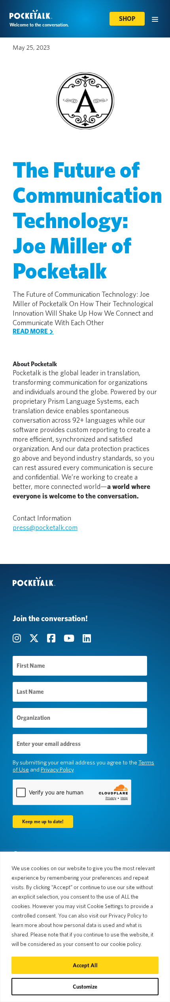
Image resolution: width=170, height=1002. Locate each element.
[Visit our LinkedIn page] (87, 638)
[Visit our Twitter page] (35, 638)
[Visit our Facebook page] (52, 638)
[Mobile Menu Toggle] (155, 19)
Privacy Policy (57, 769)
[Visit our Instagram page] (18, 638)
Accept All (85, 965)
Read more (31, 331)
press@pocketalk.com (45, 527)
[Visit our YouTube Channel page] (70, 638)
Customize (85, 986)
